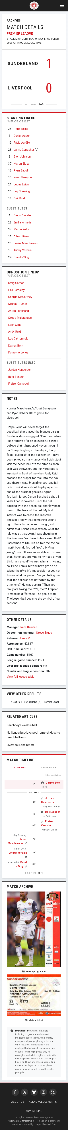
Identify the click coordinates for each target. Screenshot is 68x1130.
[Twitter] (24, 1092)
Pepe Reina (21, 129)
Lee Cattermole (18, 338)
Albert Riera (21, 236)
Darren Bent (15, 345)
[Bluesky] (34, 1092)
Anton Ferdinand (18, 311)
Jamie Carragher (24, 149)
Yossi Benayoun (23, 177)
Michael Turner (17, 303)
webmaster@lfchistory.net (21, 1121)
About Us (17, 1101)
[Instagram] (43, 1092)
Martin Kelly (21, 229)
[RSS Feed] (53, 1092)
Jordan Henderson (19, 369)
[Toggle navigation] (62, 5)
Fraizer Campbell (18, 383)
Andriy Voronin (23, 250)
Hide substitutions (53, 775)
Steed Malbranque (20, 317)
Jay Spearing (22, 191)
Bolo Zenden (16, 376)
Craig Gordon (16, 283)
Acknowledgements (43, 1101)
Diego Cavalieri (23, 215)
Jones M (24, 638)
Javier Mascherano (26, 243)
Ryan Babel (21, 170)
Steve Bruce (44, 632)
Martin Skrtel (22, 163)
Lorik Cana (14, 325)
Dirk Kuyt (19, 198)
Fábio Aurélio (22, 142)
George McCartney (20, 297)
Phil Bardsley (16, 290)
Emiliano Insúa (22, 222)
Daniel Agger (22, 135)
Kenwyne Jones (18, 352)
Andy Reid (14, 331)
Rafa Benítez (28, 627)
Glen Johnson (22, 156)
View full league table (20, 676)
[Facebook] (15, 1092)
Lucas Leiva (21, 184)
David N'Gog (21, 257)
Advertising (34, 1111)
